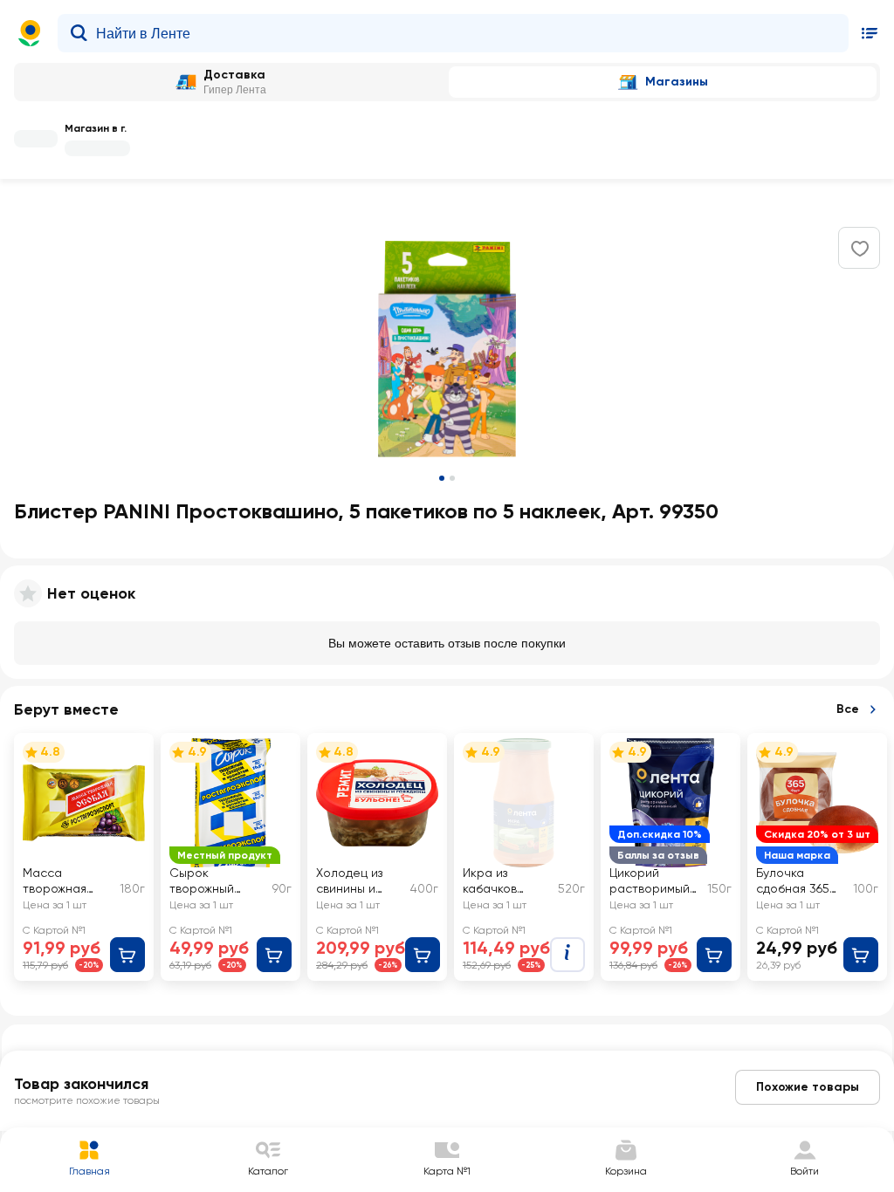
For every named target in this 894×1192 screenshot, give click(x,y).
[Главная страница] (29, 33)
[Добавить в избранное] (860, 249)
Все (847, 709)
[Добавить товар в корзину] (127, 954)
